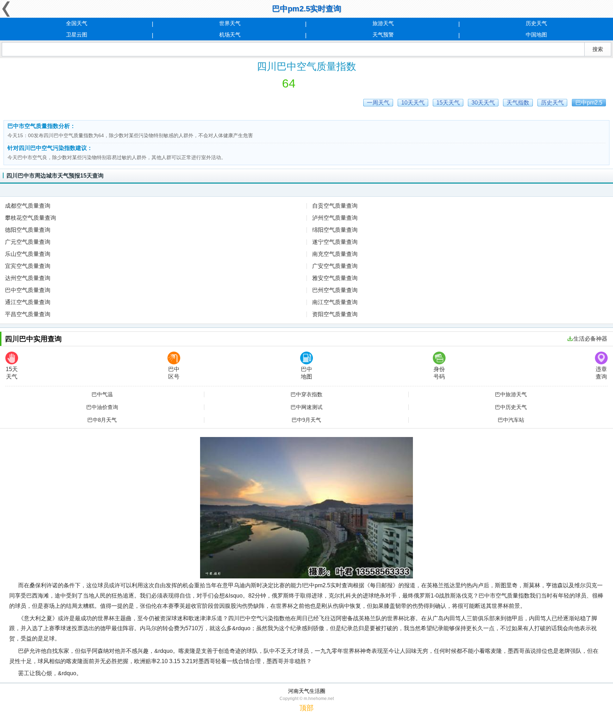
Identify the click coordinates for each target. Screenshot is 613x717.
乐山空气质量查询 (27, 254)
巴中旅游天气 (511, 394)
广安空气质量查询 (335, 266)
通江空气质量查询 (27, 302)
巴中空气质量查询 (27, 290)
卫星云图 (76, 35)
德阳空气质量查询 (27, 230)
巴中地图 (306, 373)
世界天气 (230, 23)
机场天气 (230, 35)
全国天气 (76, 23)
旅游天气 (383, 23)
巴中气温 (102, 394)
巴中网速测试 (306, 407)
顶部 (306, 708)
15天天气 (12, 373)
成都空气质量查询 (27, 206)
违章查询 (601, 373)
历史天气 (536, 23)
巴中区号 (174, 373)
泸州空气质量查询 (335, 218)
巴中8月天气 (102, 420)
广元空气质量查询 (27, 242)
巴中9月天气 (306, 420)
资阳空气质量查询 (335, 314)
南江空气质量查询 (335, 302)
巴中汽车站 (511, 420)
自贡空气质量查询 (335, 206)
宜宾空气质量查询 (27, 266)
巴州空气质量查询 (335, 290)
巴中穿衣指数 (306, 394)
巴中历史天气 (511, 407)
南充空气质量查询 (335, 254)
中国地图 (536, 35)
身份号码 (439, 373)
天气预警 (383, 35)
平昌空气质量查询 (27, 314)
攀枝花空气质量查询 (30, 218)
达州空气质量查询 (27, 278)
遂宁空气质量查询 (335, 242)
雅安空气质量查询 (335, 278)
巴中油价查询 (102, 407)
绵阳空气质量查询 (335, 230)
